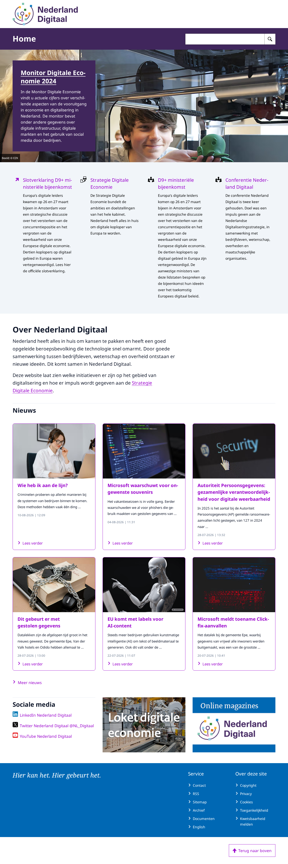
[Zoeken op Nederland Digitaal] (270, 39)
